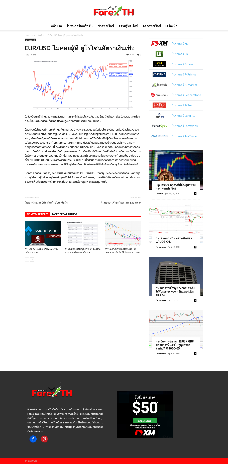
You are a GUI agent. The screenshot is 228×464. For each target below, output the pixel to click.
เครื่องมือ (171, 26)
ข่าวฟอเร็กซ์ (106, 26)
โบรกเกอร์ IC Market (184, 85)
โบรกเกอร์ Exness (182, 64)
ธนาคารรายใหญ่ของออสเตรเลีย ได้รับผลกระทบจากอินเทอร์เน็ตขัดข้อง (175, 291)
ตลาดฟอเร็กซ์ (152, 26)
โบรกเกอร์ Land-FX (183, 116)
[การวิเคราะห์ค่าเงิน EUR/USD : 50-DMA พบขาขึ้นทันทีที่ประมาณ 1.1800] (123, 233)
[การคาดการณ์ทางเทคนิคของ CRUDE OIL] (176, 223)
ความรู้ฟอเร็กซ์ (128, 26)
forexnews (161, 247)
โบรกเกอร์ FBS (180, 54)
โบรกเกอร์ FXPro (182, 105)
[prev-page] (27, 259)
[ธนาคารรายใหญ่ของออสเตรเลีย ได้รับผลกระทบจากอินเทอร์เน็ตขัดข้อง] (176, 276)
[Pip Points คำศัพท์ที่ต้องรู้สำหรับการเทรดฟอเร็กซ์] (176, 170)
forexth (159, 193)
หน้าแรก (56, 26)
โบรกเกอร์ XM (180, 44)
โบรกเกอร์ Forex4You (185, 126)
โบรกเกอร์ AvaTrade (184, 136)
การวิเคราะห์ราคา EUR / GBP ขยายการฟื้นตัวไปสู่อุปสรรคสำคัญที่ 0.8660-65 (175, 345)
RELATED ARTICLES (37, 214)
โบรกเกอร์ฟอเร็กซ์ (78, 26)
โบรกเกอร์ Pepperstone (186, 95)
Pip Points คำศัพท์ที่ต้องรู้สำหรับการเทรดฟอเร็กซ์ (176, 187)
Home (28, 35)
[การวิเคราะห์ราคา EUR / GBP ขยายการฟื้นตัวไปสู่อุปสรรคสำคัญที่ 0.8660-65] (176, 329)
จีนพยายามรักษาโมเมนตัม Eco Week (121, 202)
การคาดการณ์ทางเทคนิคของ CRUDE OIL (174, 240)
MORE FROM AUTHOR (64, 214)
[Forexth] (114, 12)
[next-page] (32, 259)
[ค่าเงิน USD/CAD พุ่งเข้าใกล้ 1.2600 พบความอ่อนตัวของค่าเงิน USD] (83, 233)
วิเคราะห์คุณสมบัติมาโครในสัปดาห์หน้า (46, 202)
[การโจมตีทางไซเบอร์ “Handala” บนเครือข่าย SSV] (43, 233)
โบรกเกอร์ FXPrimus (184, 74)
